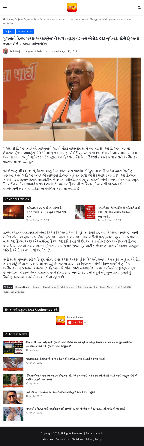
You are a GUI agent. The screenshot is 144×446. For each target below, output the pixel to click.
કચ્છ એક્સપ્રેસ (123, 287)
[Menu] (5, 8)
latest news (106, 287)
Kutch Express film (87, 287)
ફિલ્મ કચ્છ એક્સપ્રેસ (14, 292)
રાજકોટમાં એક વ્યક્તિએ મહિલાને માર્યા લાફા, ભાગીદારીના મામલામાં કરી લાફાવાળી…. (119, 212)
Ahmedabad (25, 31)
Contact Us (62, 439)
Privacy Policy (94, 439)
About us (47, 439)
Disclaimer (77, 439)
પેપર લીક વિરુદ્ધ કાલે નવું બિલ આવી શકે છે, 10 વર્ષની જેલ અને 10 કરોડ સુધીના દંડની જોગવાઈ (75, 409)
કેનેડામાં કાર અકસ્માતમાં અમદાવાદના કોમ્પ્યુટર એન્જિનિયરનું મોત (61, 392)
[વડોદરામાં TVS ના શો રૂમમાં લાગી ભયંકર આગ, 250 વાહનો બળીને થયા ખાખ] (13, 212)
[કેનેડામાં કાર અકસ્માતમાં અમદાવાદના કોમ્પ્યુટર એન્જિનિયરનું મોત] (13, 397)
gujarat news (49, 287)
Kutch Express (67, 287)
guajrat (36, 287)
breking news (22, 287)
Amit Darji (15, 51)
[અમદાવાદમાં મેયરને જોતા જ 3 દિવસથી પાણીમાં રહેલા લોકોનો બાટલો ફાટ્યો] (13, 364)
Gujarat (19, 19)
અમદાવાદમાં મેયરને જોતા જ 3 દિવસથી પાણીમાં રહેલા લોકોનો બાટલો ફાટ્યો (65, 359)
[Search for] (139, 8)
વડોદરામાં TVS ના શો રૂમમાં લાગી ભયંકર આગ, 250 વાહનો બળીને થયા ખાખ (46, 212)
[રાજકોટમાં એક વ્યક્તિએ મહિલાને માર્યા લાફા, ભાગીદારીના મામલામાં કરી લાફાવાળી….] (85, 212)
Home (9, 19)
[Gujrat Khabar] (72, 7)
